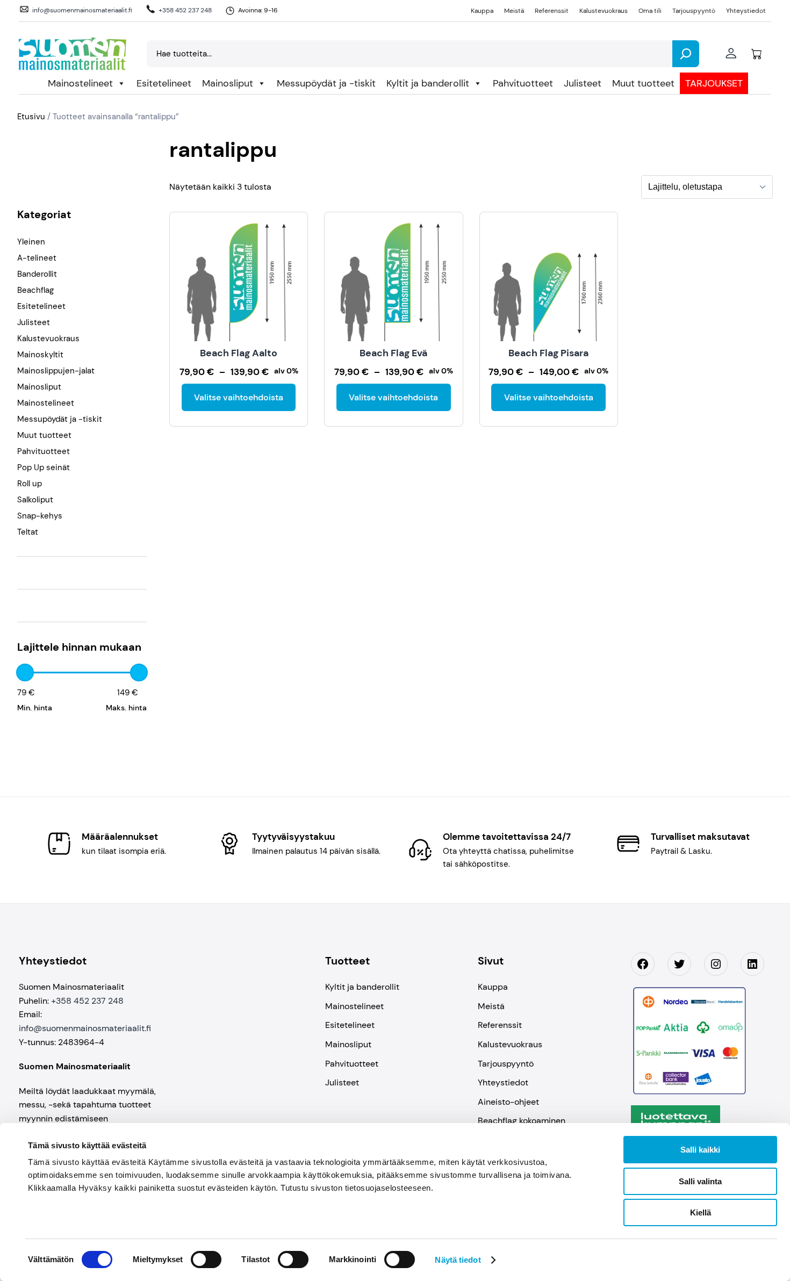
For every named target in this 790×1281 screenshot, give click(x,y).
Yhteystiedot (746, 10)
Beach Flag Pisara (548, 353)
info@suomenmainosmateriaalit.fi (82, 10)
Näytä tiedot (457, 1259)
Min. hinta (34, 708)
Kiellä (700, 1212)
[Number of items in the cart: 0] (756, 54)
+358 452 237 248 (185, 10)
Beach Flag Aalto (238, 353)
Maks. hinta (126, 708)
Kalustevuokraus (603, 10)
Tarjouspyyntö (693, 10)
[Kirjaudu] (731, 54)
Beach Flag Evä (393, 353)
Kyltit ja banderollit (427, 83)
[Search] (685, 53)
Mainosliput (227, 83)
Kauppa (482, 10)
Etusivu (31, 116)
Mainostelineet (80, 83)
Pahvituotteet (523, 83)
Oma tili (650, 10)
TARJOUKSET (714, 83)
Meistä (514, 10)
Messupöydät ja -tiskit (326, 83)
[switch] (206, 1259)
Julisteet (582, 83)
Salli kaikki (700, 1149)
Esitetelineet (164, 83)
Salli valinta (700, 1181)
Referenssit (552, 10)
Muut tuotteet (643, 83)
